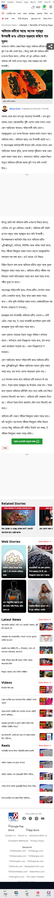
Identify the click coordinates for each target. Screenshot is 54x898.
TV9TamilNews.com (18, 871)
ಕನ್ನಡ (26, 2)
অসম (19, 13)
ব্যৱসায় (39, 13)
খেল (51, 13)
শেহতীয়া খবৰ (10, 13)
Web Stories (10, 541)
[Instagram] (36, 818)
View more (44, 541)
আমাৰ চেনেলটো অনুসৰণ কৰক (24, 441)
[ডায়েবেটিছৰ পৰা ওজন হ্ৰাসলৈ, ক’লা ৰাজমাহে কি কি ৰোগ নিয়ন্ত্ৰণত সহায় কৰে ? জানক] (40, 546)
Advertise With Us (38, 835)
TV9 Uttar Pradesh (35, 876)
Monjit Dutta (15, 109)
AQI (38, 7)
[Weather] (33, 7)
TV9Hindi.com (16, 866)
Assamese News (9, 25)
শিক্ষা (46, 13)
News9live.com (37, 871)
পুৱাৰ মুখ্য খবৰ (35, 18)
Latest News (11, 619)
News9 (19, 2)
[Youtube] (42, 818)
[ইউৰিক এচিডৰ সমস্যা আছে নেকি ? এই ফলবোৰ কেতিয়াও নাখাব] (13, 546)
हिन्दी (3, 2)
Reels (5, 745)
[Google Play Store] (16, 828)
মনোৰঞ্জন (32, 13)
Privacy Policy (37, 840)
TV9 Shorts (23, 18)
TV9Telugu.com (35, 850)
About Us (22, 835)
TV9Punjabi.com (17, 861)
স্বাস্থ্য (5, 448)
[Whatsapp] (43, 7)
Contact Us (10, 835)
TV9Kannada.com (17, 855)
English (10, 2)
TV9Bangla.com (36, 855)
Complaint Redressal (18, 840)
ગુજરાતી (47, 2)
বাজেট (6, 18)
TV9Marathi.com (18, 850)
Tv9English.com (16, 876)
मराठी (40, 2)
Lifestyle (23, 25)
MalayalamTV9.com (34, 866)
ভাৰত (25, 13)
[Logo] (4, 7)
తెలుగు (33, 2)
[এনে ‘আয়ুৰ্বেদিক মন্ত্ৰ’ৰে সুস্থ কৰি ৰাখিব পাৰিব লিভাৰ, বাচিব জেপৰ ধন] (13, 581)
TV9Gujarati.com (35, 861)
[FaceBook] (24, 818)
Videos (6, 682)
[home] (3, 13)
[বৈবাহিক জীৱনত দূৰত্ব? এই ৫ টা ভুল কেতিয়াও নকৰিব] (40, 581)
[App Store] (34, 831)
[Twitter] (30, 818)
